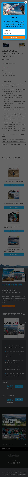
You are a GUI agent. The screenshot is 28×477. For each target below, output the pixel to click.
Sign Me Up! (14, 37)
